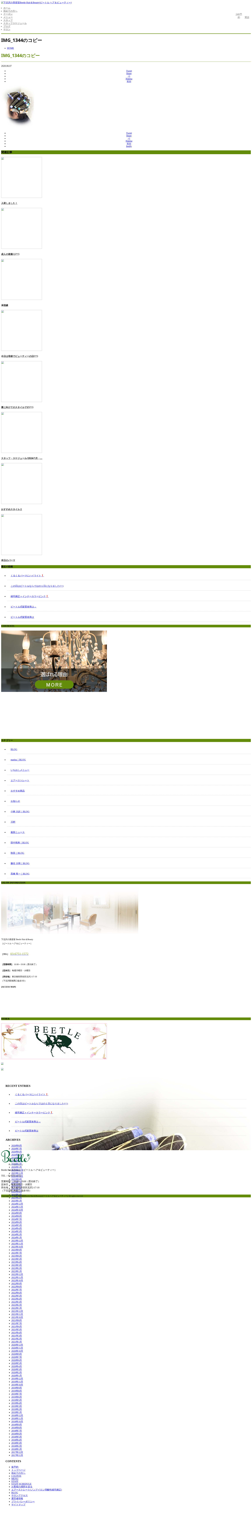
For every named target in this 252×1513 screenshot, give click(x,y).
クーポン (8, 14)
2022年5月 (16, 1296)
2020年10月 (17, 1351)
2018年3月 (16, 1443)
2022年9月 (16, 1283)
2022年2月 (16, 1305)
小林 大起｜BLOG (20, 811)
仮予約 (14, 1467)
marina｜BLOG (18, 759)
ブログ (6, 26)
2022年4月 (16, 1299)
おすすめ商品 (18, 791)
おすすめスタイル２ (11, 509)
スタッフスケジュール (15, 23)
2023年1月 (16, 1271)
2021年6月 (16, 1326)
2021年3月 (16, 1335)
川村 (13, 822)
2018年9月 (16, 1424)
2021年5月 (16, 1329)
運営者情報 (17, 1498)
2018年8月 (16, 1427)
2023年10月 (17, 1247)
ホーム (6, 8)
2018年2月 (16, 1446)
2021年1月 (16, 1342)
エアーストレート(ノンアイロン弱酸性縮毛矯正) (36, 1489)
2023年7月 (16, 1253)
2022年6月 (16, 1293)
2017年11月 (17, 1455)
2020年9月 (16, 1354)
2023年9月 (16, 1250)
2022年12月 (17, 1274)
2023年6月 (16, 1256)
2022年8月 (16, 1286)
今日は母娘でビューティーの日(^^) (19, 356)
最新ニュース (18, 832)
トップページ (18, 1470)
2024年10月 (17, 1210)
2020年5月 (16, 1363)
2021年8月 (16, 1320)
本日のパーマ (8, 560)
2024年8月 (16, 1216)
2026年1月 (16, 1167)
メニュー (8, 17)
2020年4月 (16, 1366)
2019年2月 (16, 1409)
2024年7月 (16, 1219)
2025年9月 (16, 1179)
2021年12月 (17, 1311)
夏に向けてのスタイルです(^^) (17, 407)
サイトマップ (18, 1504)
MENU (14, 1478)
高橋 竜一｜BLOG (20, 873)
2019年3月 (16, 1406)
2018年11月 (17, 1418)
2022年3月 (16, 1302)
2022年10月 (17, 1280)
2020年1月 (16, 1375)
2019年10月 (17, 1384)
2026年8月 (16, 1145)
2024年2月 (16, 1234)
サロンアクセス (19, 1495)
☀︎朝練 (4, 305)
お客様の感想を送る (21, 1486)
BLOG (14, 749)
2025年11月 (17, 1173)
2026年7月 (16, 1148)
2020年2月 (16, 1372)
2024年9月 (16, 1213)
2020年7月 (16, 1357)
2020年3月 (16, 1369)
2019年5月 (16, 1400)
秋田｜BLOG (17, 853)
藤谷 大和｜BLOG (20, 863)
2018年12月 (17, 1415)
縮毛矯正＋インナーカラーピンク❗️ (30, 596)
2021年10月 (17, 1317)
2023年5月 (16, 1259)
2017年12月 (17, 1452)
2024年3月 (16, 1231)
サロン (6, 29)
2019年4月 (16, 1403)
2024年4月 (16, 1228)
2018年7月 (16, 1430)
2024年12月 (17, 1204)
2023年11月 (17, 1243)
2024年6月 (16, 1222)
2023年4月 (16, 1262)
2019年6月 (16, 1397)
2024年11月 (17, 1207)
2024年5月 (16, 1225)
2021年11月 (17, 1314)
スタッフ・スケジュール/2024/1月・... (21, 458)
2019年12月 (17, 1378)
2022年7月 (16, 1289)
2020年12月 (17, 1345)
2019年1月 (16, 1412)
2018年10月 (17, 1421)
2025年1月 (16, 1201)
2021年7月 (16, 1323)
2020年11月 (17, 1348)
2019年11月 (17, 1381)
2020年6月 (16, 1360)
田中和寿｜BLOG (20, 842)
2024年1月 (16, 1237)
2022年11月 (17, 1277)
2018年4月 (16, 1440)
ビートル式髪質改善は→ (23, 606)
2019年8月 (16, 1391)
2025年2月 (16, 1197)
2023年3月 (16, 1265)
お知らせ (15, 801)
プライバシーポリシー (23, 1501)
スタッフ (8, 20)
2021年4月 (16, 1332)
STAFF (14, 1481)
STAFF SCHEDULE (21, 1484)
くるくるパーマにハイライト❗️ (27, 575)
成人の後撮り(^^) (10, 254)
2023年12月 (17, 1240)
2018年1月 (16, 1449)
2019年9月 (16, 1388)
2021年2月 (16, 1339)
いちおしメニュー (20, 770)
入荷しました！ (9, 203)
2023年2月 (16, 1268)
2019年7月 (16, 1394)
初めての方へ (10, 11)
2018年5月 (16, 1437)
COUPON (16, 1476)
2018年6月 (16, 1434)
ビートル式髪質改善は (22, 617)
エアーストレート (20, 780)
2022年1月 (16, 1308)
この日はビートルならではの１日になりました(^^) (37, 586)
